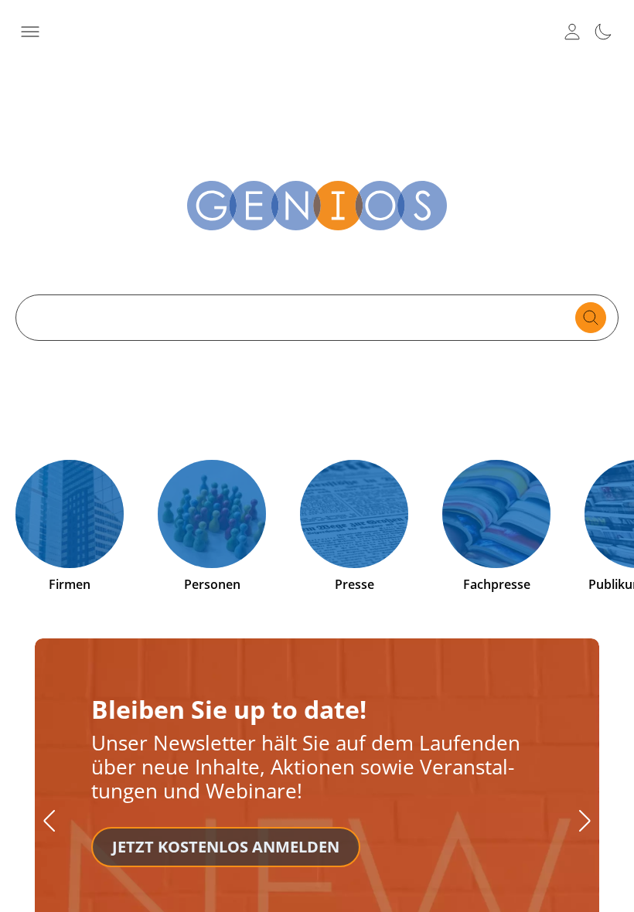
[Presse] (354, 514)
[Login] (572, 31)
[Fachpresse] (496, 514)
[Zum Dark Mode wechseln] (603, 31)
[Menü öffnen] (30, 31)
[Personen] (212, 514)
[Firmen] (69, 514)
